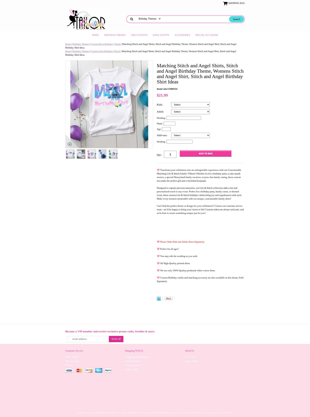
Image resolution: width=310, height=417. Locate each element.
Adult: (161, 111)
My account (72, 361)
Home (95, 35)
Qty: (159, 154)
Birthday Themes (115, 35)
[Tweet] (159, 300)
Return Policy (133, 361)
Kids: (160, 104)
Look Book (191, 361)
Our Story (190, 357)
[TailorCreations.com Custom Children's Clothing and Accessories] (87, 18)
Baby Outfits (161, 35)
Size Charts (131, 369)
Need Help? (72, 357)
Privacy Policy (133, 365)
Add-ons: (162, 135)
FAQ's (69, 365)
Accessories (182, 35)
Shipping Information (137, 357)
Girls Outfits (139, 35)
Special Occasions (206, 35)
